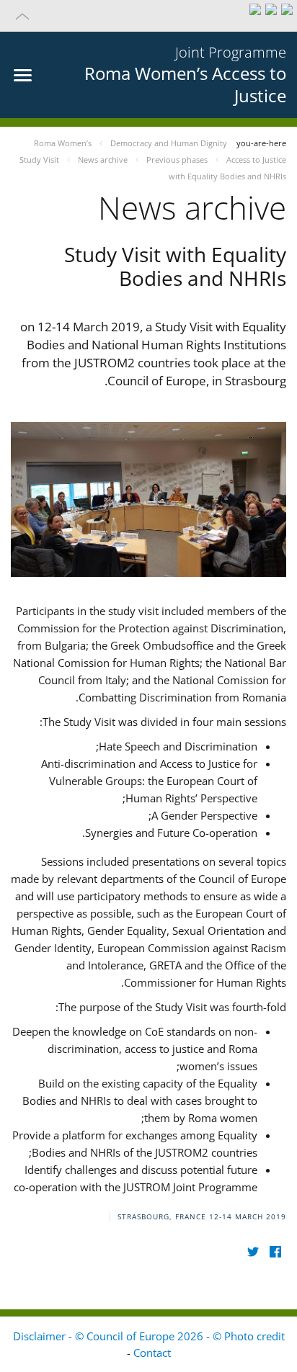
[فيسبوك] (275, 1251)
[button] (148, 16)
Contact (152, 1352)
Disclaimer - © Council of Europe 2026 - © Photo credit (149, 1336)
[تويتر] (252, 1251)
